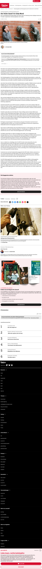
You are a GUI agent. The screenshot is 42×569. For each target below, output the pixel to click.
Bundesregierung (4, 401)
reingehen (2, 469)
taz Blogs (2, 512)
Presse (2, 427)
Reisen (2, 528)
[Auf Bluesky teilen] (15, 202)
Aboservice (3, 546)
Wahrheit (2, 391)
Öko (1, 375)
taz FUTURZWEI (3, 514)
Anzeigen (2, 535)
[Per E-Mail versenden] (10, 202)
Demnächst (3, 493)
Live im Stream (3, 498)
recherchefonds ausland (5, 443)
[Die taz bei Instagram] (12, 365)
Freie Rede (2, 466)
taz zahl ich (3, 440)
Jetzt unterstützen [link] (21, 191)
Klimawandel (3, 409)
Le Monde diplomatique (5, 517)
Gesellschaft (3, 378)
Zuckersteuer (3, 399)
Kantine (2, 530)
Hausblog (2, 420)
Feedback (2, 543)
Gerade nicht (36, 550)
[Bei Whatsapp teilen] (20, 202)
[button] (40, 1)
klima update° (3, 461)
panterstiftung (3, 446)
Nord (1, 388)
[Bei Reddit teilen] (25, 202)
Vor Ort (2, 495)
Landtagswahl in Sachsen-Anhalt (6, 404)
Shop (1, 533)
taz (3, 362)
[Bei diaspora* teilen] (22, 202)
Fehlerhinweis (13, 198)
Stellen (2, 425)
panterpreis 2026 (4, 448)
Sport (2, 383)
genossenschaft (3, 438)
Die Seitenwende (4, 422)
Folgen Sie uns (3, 365)
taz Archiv (2, 519)
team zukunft (3, 477)
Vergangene (3, 501)
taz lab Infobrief (3, 485)
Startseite (2, 8)
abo (1, 435)
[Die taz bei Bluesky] (9, 365)
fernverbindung (3, 459)
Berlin (2, 385)
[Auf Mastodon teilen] (12, 202)
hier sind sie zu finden (35, 317)
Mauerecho (3, 464)
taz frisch (2, 480)
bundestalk (3, 456)
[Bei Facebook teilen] (17, 202)
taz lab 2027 (3, 503)
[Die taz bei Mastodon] (7, 365)
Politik (6, 8)
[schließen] (40, 550)
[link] (12, 5)
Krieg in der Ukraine (4, 406)
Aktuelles (2, 417)
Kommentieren (7, 198)
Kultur (2, 380)
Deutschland (10, 8)
